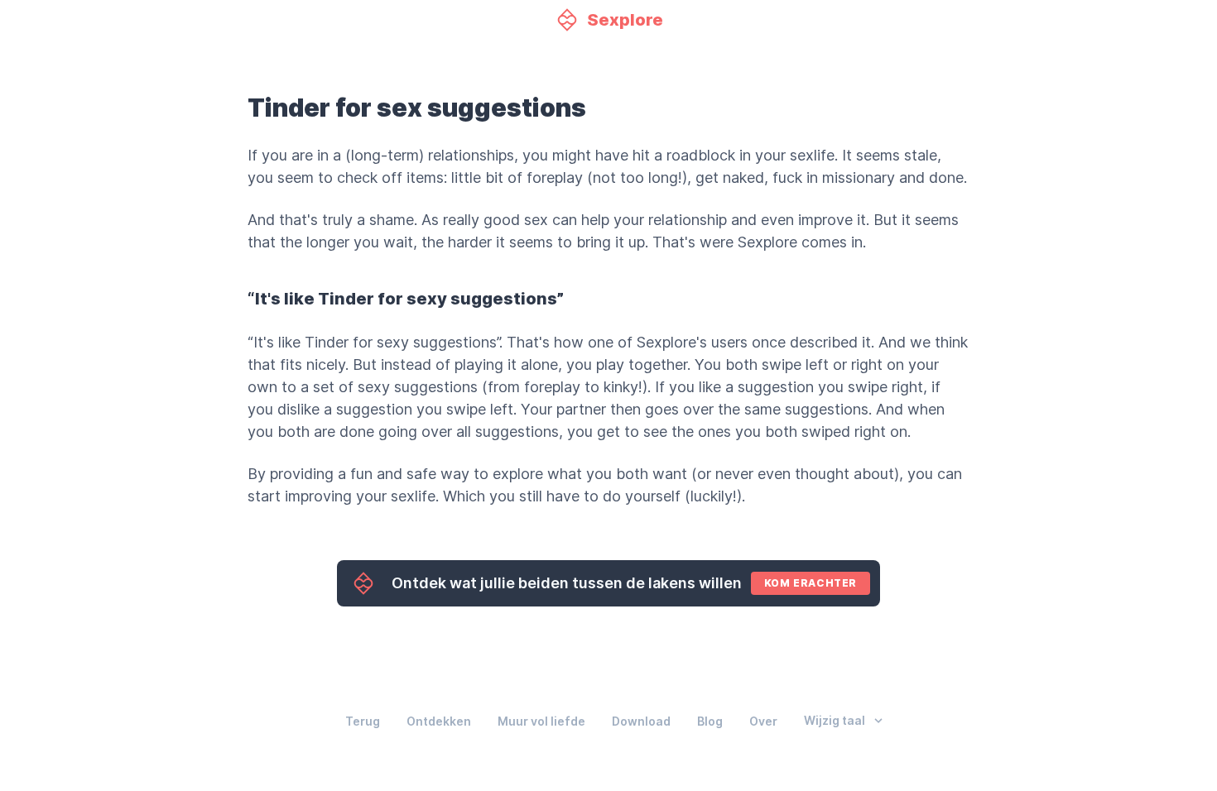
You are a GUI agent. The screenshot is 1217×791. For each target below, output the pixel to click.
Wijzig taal (834, 720)
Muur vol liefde (541, 721)
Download (641, 721)
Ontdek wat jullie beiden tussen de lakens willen (624, 583)
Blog (710, 721)
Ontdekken (438, 721)
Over (763, 721)
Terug (362, 721)
